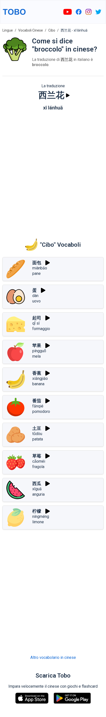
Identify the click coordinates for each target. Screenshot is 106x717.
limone (38, 522)
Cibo (51, 30)
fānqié (37, 406)
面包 (36, 262)
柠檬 (36, 511)
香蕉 (36, 373)
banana (38, 384)
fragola (38, 466)
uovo (36, 301)
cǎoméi (38, 461)
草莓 (36, 455)
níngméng (40, 516)
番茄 (36, 400)
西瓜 (36, 483)
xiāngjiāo (40, 378)
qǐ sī (36, 323)
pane (36, 273)
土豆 (36, 428)
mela (36, 356)
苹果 (36, 345)
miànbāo (39, 268)
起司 (36, 317)
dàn (35, 295)
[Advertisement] (53, 171)
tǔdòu (37, 433)
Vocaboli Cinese (30, 30)
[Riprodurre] (67, 95)
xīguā (37, 489)
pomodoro (41, 411)
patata (37, 439)
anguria (38, 494)
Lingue (7, 30)
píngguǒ (39, 351)
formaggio (41, 328)
